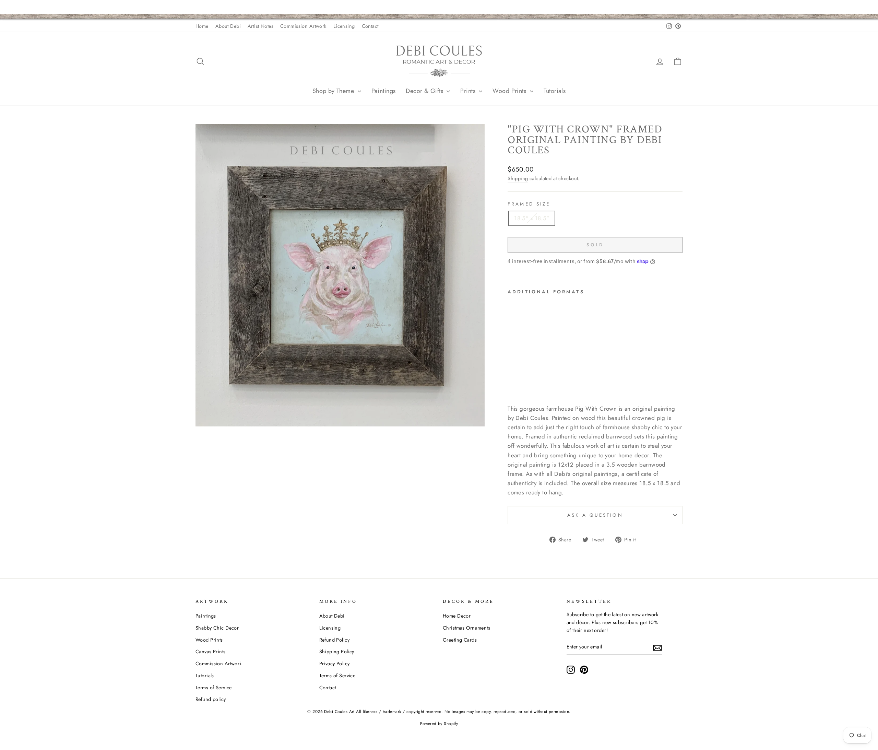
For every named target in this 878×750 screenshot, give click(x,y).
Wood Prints (510, 90)
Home (202, 26)
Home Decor (457, 615)
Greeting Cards (460, 639)
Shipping (518, 178)
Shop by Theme (334, 90)
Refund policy (210, 699)
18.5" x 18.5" (531, 218)
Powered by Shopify (439, 723)
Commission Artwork (303, 26)
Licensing (344, 26)
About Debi (228, 26)
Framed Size (529, 203)
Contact (370, 26)
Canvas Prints (210, 651)
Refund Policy (334, 639)
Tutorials (555, 90)
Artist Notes (260, 26)
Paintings (383, 90)
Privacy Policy (334, 663)
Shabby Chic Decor (217, 627)
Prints (468, 90)
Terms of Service (213, 687)
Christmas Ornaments (466, 627)
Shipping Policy (336, 651)
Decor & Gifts (425, 90)
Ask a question (595, 515)
